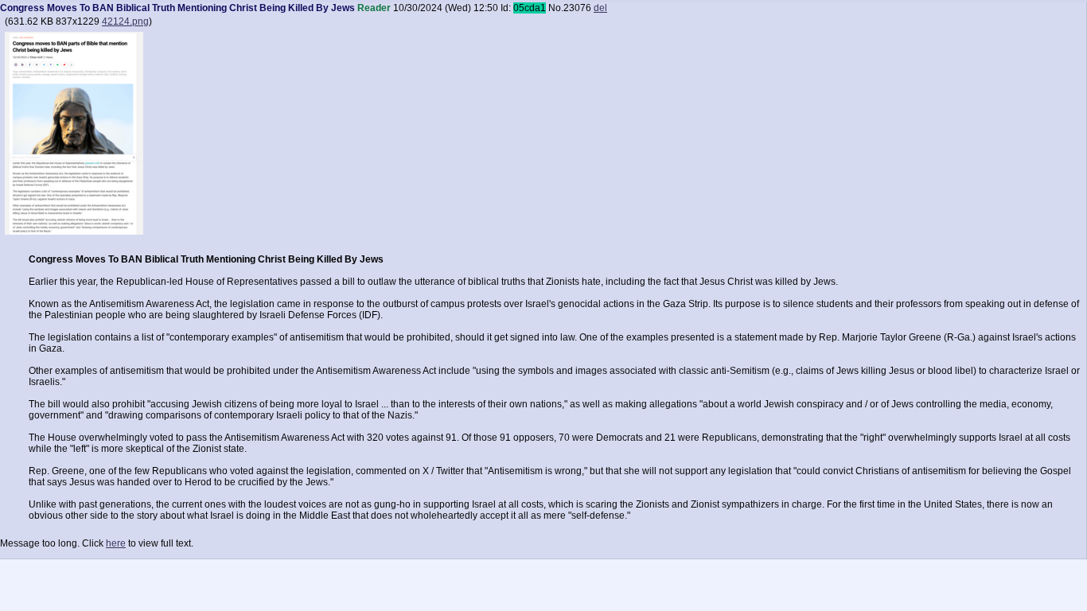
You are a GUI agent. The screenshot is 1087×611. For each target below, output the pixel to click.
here (116, 543)
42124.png (125, 21)
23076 (577, 8)
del (600, 8)
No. (555, 8)
